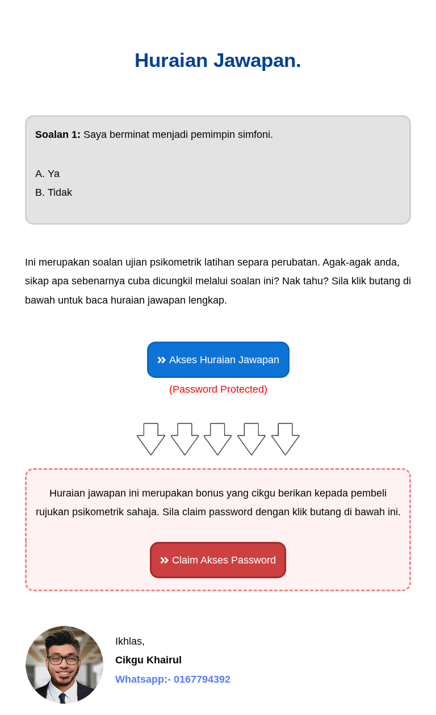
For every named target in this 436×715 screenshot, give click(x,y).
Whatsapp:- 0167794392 (172, 679)
